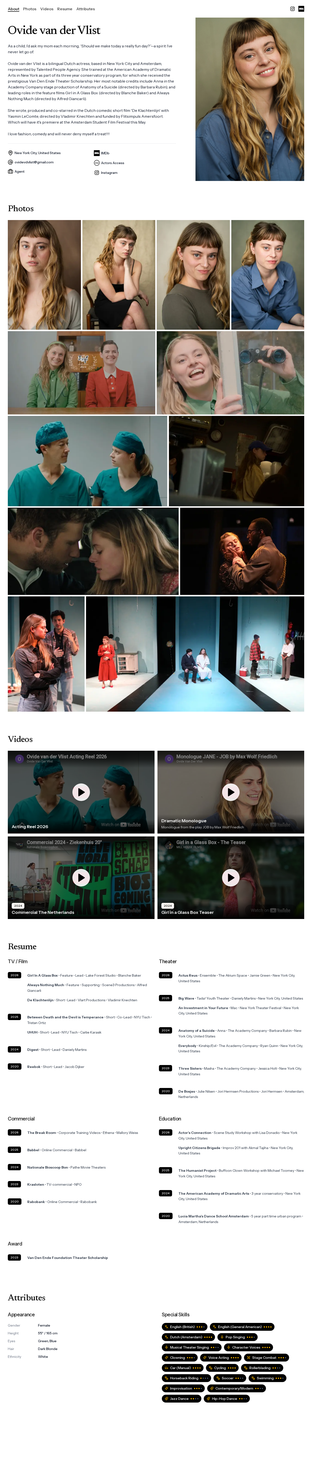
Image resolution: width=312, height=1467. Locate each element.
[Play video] (81, 792)
